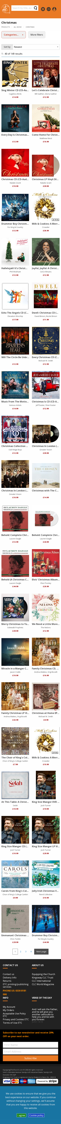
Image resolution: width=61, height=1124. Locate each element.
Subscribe (30, 1058)
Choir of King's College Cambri (15, 761)
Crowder (46, 227)
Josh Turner (46, 805)
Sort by (7, 46)
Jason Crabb (15, 672)
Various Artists (15, 405)
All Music (18, 27)
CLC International (41, 981)
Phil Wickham (15, 271)
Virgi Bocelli (52, 672)
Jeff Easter (40, 405)
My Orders (8, 1010)
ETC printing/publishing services (16, 985)
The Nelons (46, 627)
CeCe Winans (45, 271)
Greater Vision (46, 449)
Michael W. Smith (46, 360)
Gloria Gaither (51, 94)
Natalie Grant (15, 183)
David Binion (40, 316)
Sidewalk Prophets (15, 627)
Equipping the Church (43, 974)
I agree (21, 1115)
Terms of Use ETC (12, 1023)
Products (5, 27)
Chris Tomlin (15, 939)
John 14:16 (37, 1021)
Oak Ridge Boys (15, 449)
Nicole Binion (51, 316)
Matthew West (46, 138)
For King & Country (15, 227)
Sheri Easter (50, 405)
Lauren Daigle (15, 538)
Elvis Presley (46, 583)
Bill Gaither (39, 94)
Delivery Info (9, 977)
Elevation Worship (15, 316)
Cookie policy (36, 1115)
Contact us (8, 974)
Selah (15, 805)
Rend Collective (45, 894)
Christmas (30, 27)
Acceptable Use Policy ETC (14, 1014)
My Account (9, 1007)
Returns (7, 981)
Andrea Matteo (40, 672)
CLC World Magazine (43, 984)
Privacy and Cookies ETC (16, 1019)
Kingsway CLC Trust (42, 977)
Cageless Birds (15, 94)
